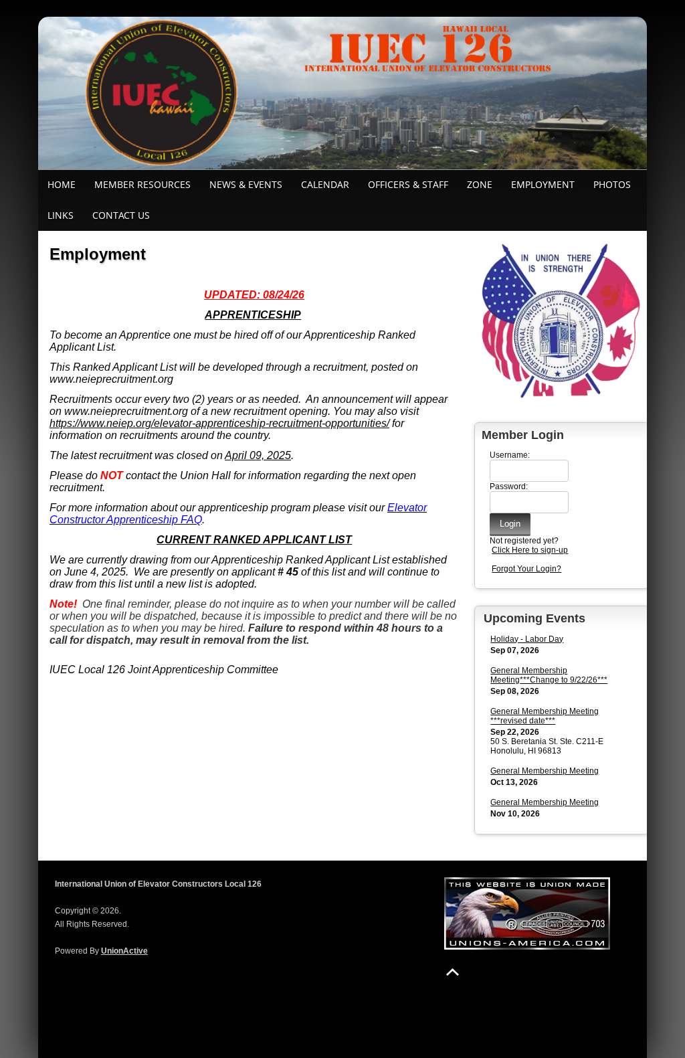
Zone (479, 184)
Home (61, 184)
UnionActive (124, 951)
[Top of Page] (452, 972)
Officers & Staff (408, 184)
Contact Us (121, 215)
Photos (612, 184)
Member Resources (142, 184)
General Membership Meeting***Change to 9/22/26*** (548, 675)
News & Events (245, 184)
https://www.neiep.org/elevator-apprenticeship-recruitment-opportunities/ (219, 423)
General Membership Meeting (544, 771)
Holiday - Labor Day (526, 639)
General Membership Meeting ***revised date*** (544, 716)
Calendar (325, 184)
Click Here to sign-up (530, 550)
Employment (543, 184)
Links (60, 215)
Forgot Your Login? (526, 569)
